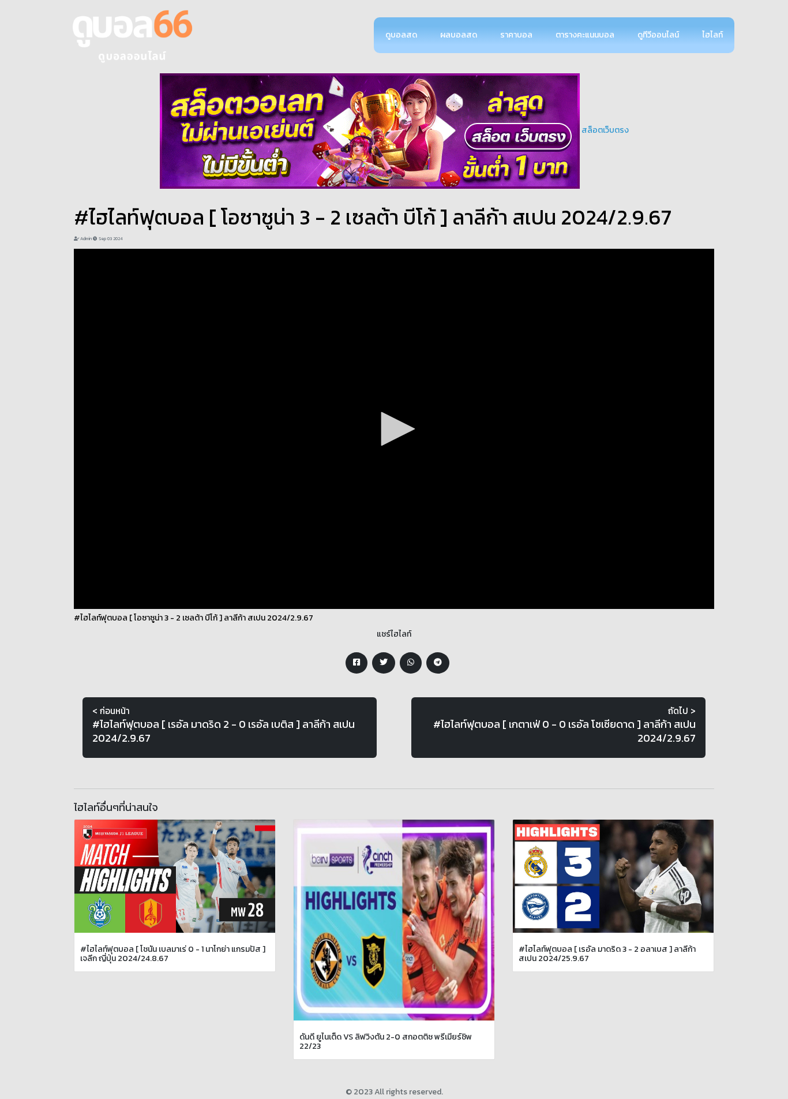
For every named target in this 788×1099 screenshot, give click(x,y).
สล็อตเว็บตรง (605, 130)
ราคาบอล (516, 35)
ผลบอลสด (458, 35)
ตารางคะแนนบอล (585, 35)
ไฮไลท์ (712, 35)
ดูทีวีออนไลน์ (658, 35)
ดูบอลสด (401, 35)
